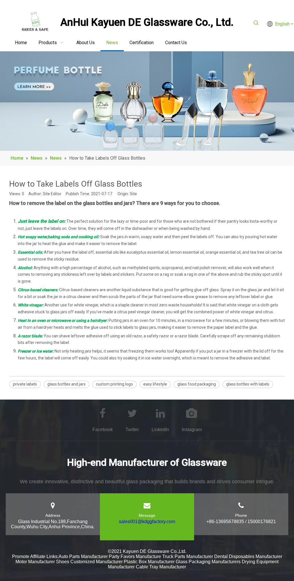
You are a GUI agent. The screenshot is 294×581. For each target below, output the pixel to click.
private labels (25, 384)
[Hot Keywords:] (256, 24)
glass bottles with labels (247, 384)
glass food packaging (196, 384)
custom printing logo (114, 384)
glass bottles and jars (66, 384)
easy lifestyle (155, 384)
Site (133, 193)
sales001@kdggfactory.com (147, 521)
